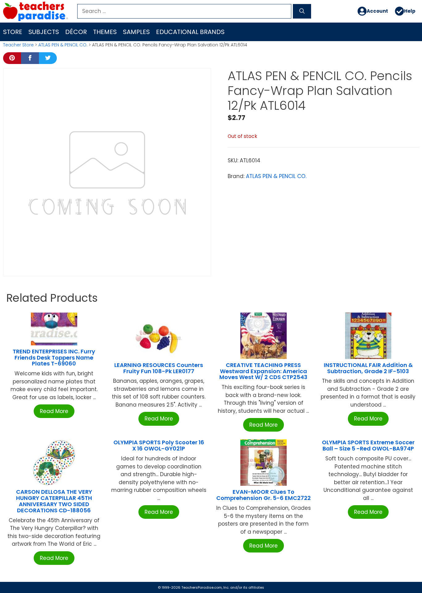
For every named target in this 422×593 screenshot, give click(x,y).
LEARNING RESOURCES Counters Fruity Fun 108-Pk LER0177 (158, 368)
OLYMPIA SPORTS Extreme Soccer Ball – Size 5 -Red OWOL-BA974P (368, 445)
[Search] (302, 11)
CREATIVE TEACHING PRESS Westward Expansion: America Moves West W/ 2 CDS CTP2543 (263, 371)
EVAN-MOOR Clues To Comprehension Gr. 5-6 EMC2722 (263, 495)
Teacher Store (18, 45)
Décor (76, 32)
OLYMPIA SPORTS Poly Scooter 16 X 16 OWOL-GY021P (158, 445)
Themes (105, 32)
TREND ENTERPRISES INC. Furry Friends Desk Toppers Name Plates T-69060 (54, 358)
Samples (136, 32)
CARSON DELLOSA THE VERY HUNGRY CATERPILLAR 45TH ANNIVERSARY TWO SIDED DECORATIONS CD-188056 (54, 501)
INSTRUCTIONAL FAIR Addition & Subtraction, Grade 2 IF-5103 (368, 368)
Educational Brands (190, 32)
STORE (12, 32)
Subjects (43, 32)
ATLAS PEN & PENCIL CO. (62, 45)
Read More (54, 411)
